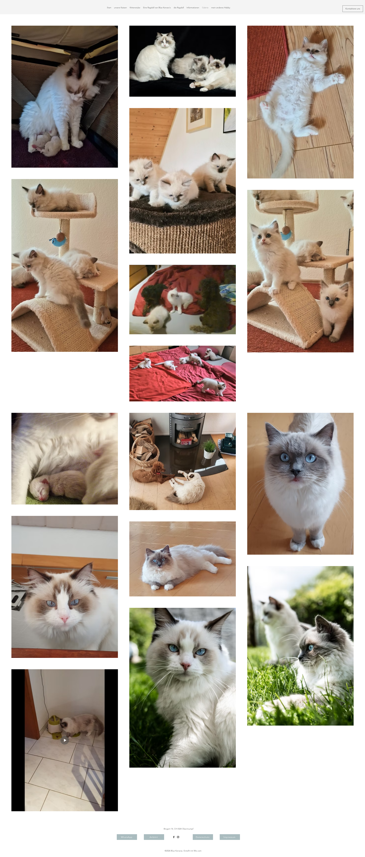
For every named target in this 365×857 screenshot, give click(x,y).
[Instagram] (178, 837)
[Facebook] (173, 837)
